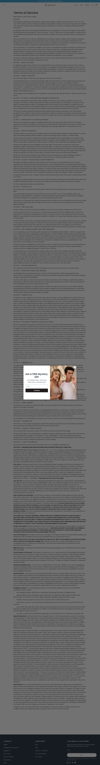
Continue (37, 390)
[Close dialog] (75, 367)
